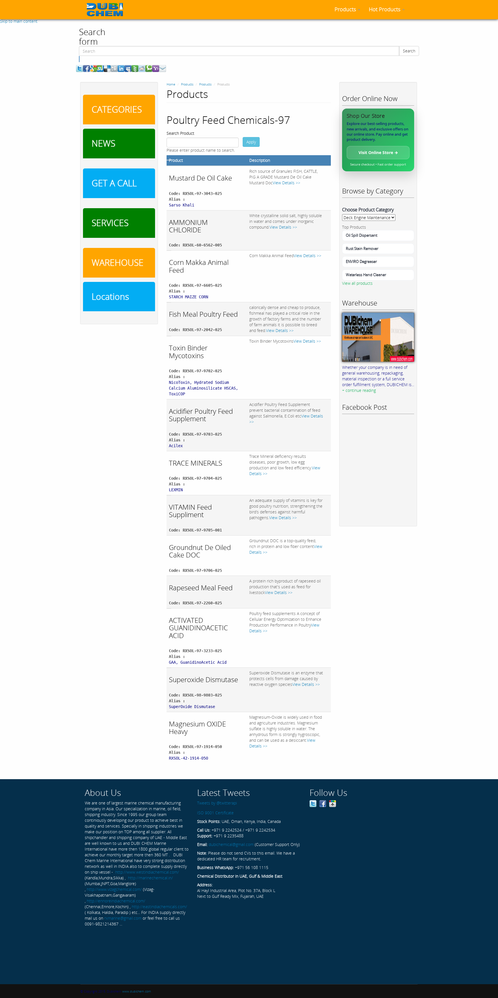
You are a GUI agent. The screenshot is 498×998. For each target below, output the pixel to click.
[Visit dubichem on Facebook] (322, 803)
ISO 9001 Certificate (215, 812)
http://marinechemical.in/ (150, 878)
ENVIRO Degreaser (361, 261)
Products (346, 9)
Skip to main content (18, 21)
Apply (251, 142)
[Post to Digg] (114, 68)
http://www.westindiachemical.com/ (147, 872)
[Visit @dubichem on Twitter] (313, 803)
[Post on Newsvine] (134, 68)
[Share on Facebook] (86, 68)
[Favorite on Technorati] (148, 68)
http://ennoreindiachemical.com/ (116, 901)
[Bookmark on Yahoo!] (155, 68)
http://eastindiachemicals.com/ (159, 906)
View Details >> (286, 182)
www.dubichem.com (136, 991)
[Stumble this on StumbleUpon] (100, 68)
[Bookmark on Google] (93, 68)
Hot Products (385, 9)
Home (171, 84)
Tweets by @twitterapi (217, 803)
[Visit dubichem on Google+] (332, 803)
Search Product (180, 133)
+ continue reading (359, 390)
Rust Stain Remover (362, 248)
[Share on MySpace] (127, 68)
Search (409, 51)
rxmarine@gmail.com (123, 918)
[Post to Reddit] (141, 68)
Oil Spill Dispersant (361, 235)
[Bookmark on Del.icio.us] (107, 68)
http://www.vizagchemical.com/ (114, 889)
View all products (357, 283)
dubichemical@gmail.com (231, 844)
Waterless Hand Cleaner (366, 274)
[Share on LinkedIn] (121, 68)
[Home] (107, 9)
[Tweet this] (79, 68)
